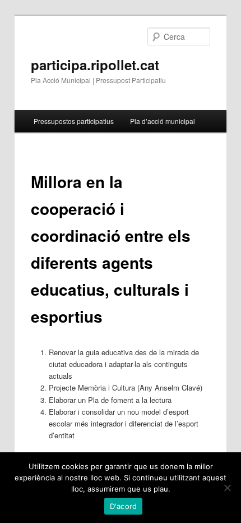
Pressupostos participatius (74, 121)
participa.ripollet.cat (95, 64)
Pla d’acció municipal (162, 121)
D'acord (123, 506)
